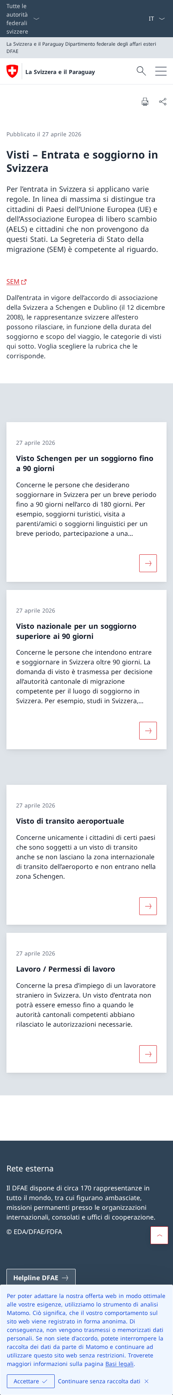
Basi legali (119, 1364)
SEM (13, 281)
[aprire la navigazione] (161, 71)
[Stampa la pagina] (145, 101)
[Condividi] (162, 101)
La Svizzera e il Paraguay (60, 72)
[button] (159, 1235)
